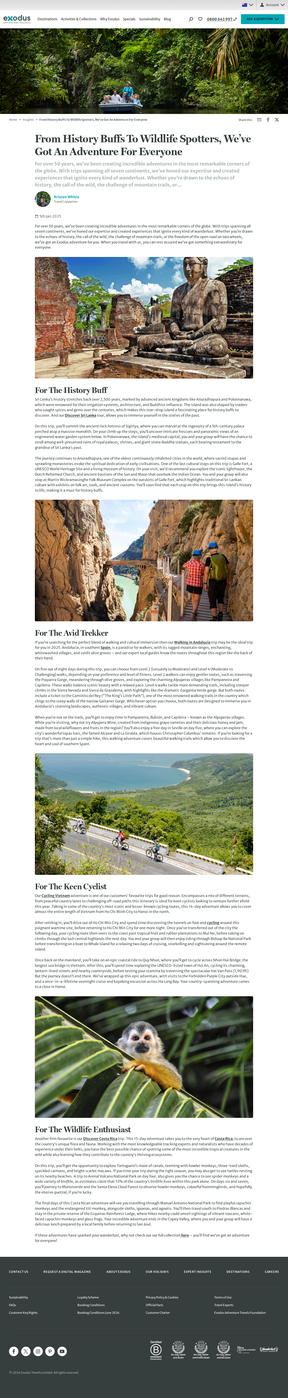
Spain (105, 647)
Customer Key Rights (23, 1313)
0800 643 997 (219, 19)
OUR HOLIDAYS (157, 1271)
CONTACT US (18, 1271)
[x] (26, 1351)
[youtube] (62, 1351)
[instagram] (38, 1351)
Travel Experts (223, 1305)
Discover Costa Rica (100, 1139)
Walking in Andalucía (192, 642)
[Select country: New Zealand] (247, 5)
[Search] (191, 19)
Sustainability (149, 19)
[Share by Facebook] (268, 120)
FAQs (12, 1305)
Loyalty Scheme (88, 1297)
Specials (129, 19)
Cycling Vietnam (56, 896)
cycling (213, 923)
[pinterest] (50, 1351)
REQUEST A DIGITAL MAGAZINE (67, 1271)
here (184, 1235)
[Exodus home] (16, 19)
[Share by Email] (259, 120)
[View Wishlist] (201, 19)
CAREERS (272, 1271)
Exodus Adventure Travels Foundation (240, 1313)
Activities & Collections (79, 19)
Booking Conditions (91, 1305)
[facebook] (13, 1351)
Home (13, 119)
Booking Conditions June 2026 (98, 1313)
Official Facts (154, 1305)
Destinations (47, 19)
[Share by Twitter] (277, 120)
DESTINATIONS (238, 1271)
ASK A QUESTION (260, 19)
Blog (167, 19)
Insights (28, 119)
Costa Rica (224, 1139)
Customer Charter (158, 1313)
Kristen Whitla (66, 197)
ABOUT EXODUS (118, 1271)
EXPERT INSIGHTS (197, 1271)
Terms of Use (223, 1297)
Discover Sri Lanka (80, 415)
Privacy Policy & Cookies (162, 1297)
